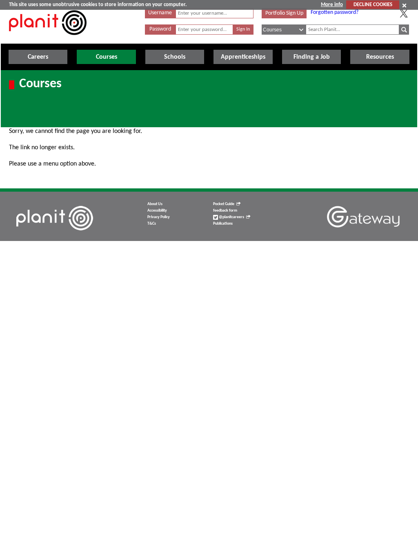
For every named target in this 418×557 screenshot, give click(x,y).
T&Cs (151, 223)
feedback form (225, 210)
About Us (154, 204)
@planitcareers (231, 217)
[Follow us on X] (403, 13)
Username (160, 12)
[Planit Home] (48, 39)
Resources (380, 57)
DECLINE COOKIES (373, 4)
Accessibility (157, 210)
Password (160, 29)
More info (332, 4)
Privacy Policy (158, 217)
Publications (223, 223)
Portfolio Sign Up (284, 13)
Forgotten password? (334, 12)
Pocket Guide (223, 204)
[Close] (404, 5)
